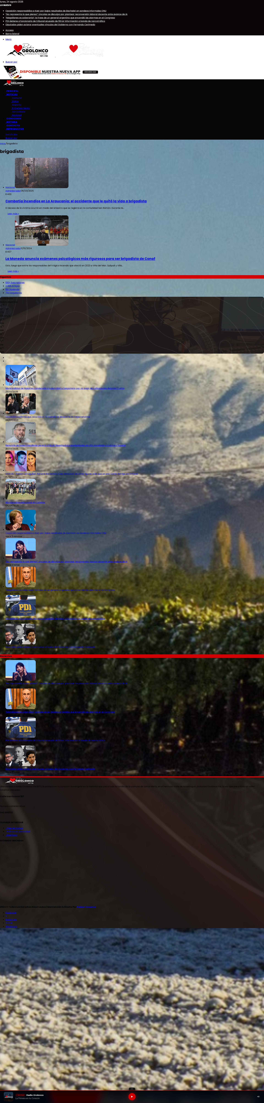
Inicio (3, 143)
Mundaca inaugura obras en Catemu (25, 502)
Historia (11, 122)
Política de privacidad (18, 831)
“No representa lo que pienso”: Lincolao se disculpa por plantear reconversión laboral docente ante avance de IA (66, 14)
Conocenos (13, 118)
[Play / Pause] (132, 1096)
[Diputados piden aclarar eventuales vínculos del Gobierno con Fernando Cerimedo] (21, 643)
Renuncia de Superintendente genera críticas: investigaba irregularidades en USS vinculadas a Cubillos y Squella (66, 445)
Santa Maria (18, 111)
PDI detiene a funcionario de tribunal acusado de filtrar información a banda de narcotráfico (55, 21)
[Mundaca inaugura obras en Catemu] (21, 498)
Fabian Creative (86, 907)
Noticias (11, 94)
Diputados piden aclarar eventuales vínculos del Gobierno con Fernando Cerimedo (50, 24)
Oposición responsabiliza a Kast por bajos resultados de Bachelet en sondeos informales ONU (56, 10)
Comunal (16, 97)
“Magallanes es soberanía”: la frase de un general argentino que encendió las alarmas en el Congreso (60, 17)
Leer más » (13, 213)
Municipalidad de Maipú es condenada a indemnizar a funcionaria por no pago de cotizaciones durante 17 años (65, 388)
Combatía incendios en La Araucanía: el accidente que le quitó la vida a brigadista (76, 201)
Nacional (16, 115)
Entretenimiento (20, 108)
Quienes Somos (14, 828)
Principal (12, 91)
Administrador (13, 190)
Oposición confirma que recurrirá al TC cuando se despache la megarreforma (48, 416)
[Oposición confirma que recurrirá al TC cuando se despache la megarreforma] (21, 413)
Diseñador (12, 835)
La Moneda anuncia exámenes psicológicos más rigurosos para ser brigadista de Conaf (80, 258)
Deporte (16, 104)
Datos (15, 101)
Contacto (13, 125)
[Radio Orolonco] (55, 56)
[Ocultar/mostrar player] (132, 1089)
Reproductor (15, 128)
